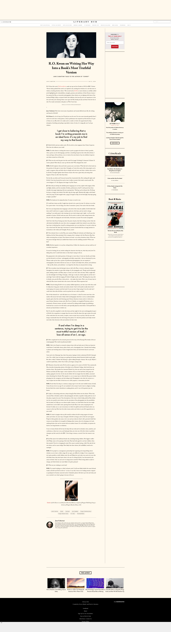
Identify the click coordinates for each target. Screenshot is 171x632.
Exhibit (49, 503)
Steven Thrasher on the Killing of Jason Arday (56, 591)
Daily (115, 123)
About (85, 611)
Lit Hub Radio (87, 25)
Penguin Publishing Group (86, 511)
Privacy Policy (85, 621)
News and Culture (67, 25)
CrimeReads (122, 25)
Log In (129, 25)
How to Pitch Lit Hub (85, 616)
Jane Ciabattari (50, 81)
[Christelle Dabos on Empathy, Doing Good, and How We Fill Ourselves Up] (115, 587)
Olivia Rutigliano (115, 172)
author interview (55, 511)
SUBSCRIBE (115, 46)
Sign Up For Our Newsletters (85, 613)
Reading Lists (95, 25)
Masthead (85, 608)
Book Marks (115, 25)
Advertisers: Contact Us (85, 619)
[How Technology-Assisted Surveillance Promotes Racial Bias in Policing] (95, 587)
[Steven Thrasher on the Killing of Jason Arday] (56, 587)
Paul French (115, 180)
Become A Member (78, 25)
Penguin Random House (63, 513)
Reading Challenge (105, 25)
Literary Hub (86, 22)
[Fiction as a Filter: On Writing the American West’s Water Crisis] (75, 587)
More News (115, 143)
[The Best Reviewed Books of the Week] (115, 215)
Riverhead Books (80, 513)
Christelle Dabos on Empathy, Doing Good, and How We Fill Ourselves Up (114, 591)
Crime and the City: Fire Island (115, 178)
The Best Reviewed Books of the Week (115, 231)
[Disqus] (71, 546)
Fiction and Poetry (56, 25)
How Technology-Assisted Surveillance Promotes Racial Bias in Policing (95, 591)
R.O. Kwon (73, 513)
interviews (68, 511)
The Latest (85, 573)
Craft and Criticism (45, 25)
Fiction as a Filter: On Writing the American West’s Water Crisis (75, 591)
